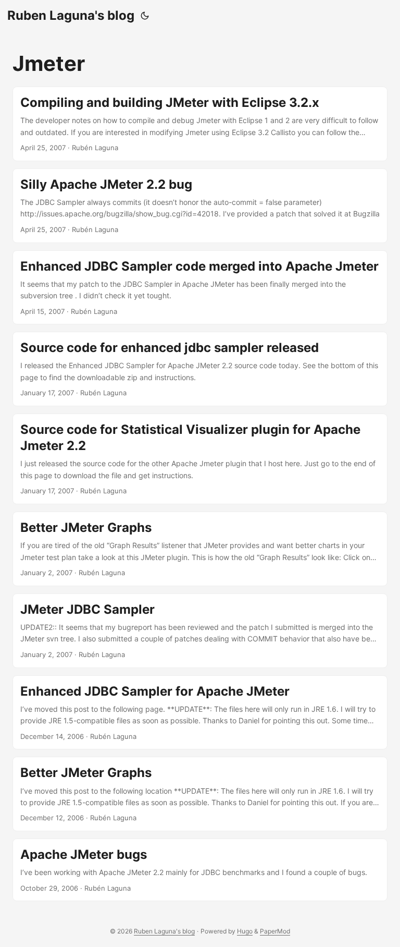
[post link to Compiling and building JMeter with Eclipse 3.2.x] (200, 124)
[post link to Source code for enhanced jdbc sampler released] (200, 369)
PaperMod (275, 931)
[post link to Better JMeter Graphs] (200, 549)
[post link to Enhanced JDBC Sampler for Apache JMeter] (200, 712)
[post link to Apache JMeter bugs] (200, 870)
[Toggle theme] (145, 15)
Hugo (245, 931)
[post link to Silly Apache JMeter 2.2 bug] (200, 205)
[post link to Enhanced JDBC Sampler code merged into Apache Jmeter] (200, 287)
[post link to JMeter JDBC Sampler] (200, 630)
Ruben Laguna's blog (70, 15)
